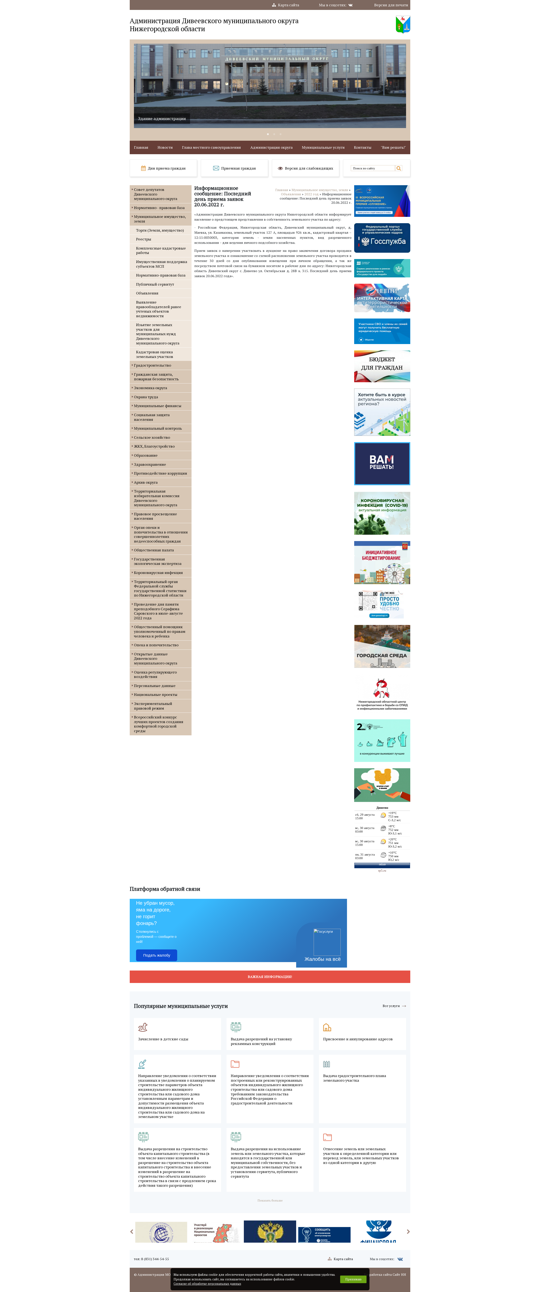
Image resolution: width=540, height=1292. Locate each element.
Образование (146, 455)
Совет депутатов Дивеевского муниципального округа (155, 194)
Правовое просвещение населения (155, 516)
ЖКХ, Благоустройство (154, 446)
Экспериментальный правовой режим (153, 706)
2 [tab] (274, 134)
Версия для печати (391, 4)
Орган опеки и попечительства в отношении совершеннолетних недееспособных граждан (161, 534)
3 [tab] (280, 134)
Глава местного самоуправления (211, 147)
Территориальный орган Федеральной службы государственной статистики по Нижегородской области (160, 588)
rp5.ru (382, 870)
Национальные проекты (155, 694)
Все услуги (391, 1005)
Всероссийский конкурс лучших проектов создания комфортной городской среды (158, 723)
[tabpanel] (361, 86)
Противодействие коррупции (160, 473)
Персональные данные (155, 685)
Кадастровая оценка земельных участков (154, 354)
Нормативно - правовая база (159, 207)
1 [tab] (268, 134)
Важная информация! (270, 976)
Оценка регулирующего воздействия (155, 674)
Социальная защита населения (152, 417)
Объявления (147, 293)
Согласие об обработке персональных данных (207, 1284)
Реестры (143, 239)
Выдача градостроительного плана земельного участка (354, 1078)
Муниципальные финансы (157, 405)
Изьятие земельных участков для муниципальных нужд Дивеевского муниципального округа (157, 333)
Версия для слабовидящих (309, 168)
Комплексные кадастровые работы (161, 250)
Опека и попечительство (156, 644)
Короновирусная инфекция (158, 572)
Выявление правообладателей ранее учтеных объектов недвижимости (158, 309)
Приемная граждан (238, 168)
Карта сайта (288, 4)
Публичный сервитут (155, 284)
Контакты (362, 147)
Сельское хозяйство (152, 437)
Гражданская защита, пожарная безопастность (156, 376)
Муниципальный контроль (158, 428)
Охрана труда (146, 396)
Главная (141, 147)
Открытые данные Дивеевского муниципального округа (155, 658)
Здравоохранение (150, 464)
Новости (165, 147)
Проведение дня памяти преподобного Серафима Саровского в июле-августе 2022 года (158, 611)
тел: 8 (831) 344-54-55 (151, 1259)
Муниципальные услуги (323, 147)
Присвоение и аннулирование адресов (358, 1039)
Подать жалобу (156, 955)
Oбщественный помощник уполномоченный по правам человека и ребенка (159, 631)
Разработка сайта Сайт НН (385, 1274)
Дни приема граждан (167, 168)
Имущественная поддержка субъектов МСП (161, 264)
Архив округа (146, 482)
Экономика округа (150, 387)
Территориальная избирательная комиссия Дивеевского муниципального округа (157, 498)
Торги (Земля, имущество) (160, 230)
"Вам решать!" (393, 147)
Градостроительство (152, 365)
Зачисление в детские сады (163, 1039)
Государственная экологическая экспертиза (157, 561)
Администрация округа (271, 147)
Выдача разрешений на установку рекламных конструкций (261, 1041)
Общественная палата (154, 549)
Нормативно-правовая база (160, 275)
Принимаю (353, 1279)
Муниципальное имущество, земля (160, 219)
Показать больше (270, 1200)
